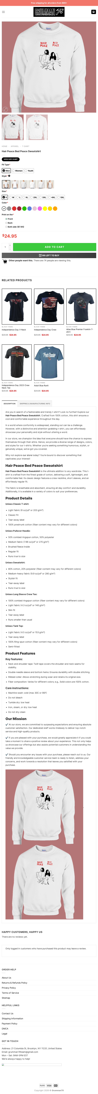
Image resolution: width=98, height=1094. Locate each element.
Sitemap (6, 998)
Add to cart (54, 246)
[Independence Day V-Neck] (16, 306)
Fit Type (6, 164)
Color (5, 202)
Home (4, 146)
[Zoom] (5, 109)
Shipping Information (12, 1018)
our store (27, 455)
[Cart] (93, 12)
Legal (4, 1033)
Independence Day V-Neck (14, 329)
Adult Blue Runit (41, 385)
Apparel (15, 146)
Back (10, 223)
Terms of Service (10, 993)
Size (4, 191)
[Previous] (7, 67)
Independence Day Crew (45, 329)
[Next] (91, 67)
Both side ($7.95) (16, 227)
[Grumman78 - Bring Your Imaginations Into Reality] (49, 12)
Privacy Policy (9, 988)
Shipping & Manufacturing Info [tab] (35, 404)
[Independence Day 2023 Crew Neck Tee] (16, 362)
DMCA (5, 1028)
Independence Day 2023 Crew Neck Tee (15, 386)
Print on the (8, 214)
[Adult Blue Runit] (49, 362)
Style (6, 176)
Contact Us (7, 1013)
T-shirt (25, 146)
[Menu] (3, 12)
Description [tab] (9, 404)
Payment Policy (9, 1023)
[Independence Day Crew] (49, 306)
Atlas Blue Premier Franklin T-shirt (79, 330)
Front (10, 219)
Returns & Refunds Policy (14, 983)
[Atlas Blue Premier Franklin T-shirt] (81, 306)
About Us (6, 977)
